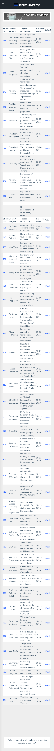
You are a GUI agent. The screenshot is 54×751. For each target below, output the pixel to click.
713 (4, 547)
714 (4, 533)
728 (4, 315)
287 (4, 163)
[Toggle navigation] (51, 4)
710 (4, 579)
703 (4, 672)
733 (4, 247)
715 (4, 520)
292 (4, 107)
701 (4, 700)
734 (4, 237)
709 (4, 593)
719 (4, 459)
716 (4, 506)
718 (4, 475)
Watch (48, 40)
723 (4, 401)
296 (4, 55)
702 (4, 685)
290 (4, 120)
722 (4, 417)
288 (4, 148)
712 (4, 558)
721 (4, 431)
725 (4, 370)
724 (4, 385)
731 (4, 272)
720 (4, 444)
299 (4, 40)
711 (4, 569)
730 (4, 286)
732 (4, 259)
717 (4, 492)
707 (4, 623)
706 (4, 636)
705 (4, 651)
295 (4, 73)
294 (4, 92)
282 (4, 196)
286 (4, 181)
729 (4, 299)
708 (4, 608)
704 (4, 664)
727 (4, 333)
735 (4, 228)
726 (4, 352)
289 (4, 135)
